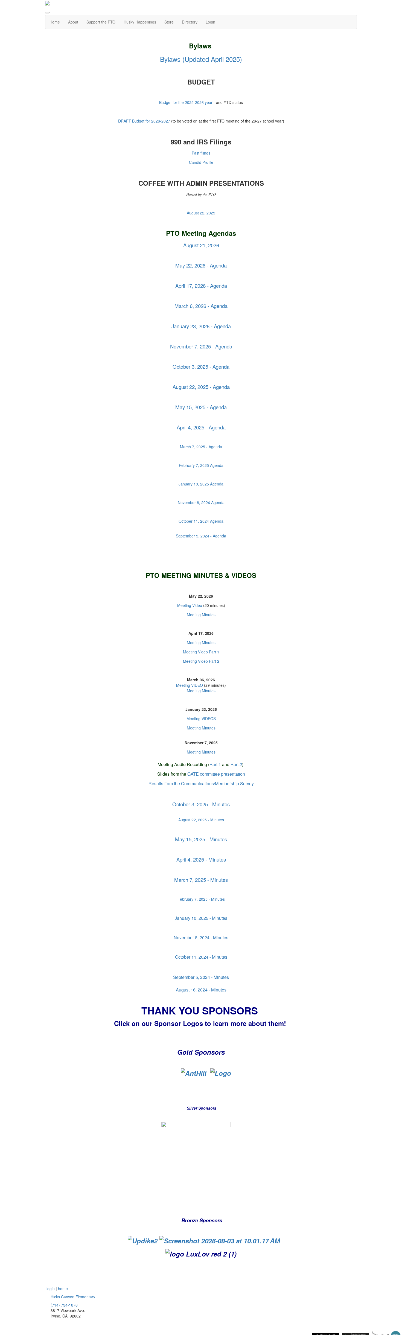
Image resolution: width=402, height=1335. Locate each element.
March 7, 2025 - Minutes (201, 879)
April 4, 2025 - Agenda (201, 427)
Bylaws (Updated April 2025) (201, 59)
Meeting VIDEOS (201, 718)
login (50, 1288)
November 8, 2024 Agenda (201, 502)
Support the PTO (100, 22)
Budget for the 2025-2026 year (185, 102)
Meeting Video (189, 605)
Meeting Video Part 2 (201, 661)
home (63, 1288)
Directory (189, 22)
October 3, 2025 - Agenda (201, 366)
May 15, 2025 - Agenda (201, 407)
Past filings (201, 153)
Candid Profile (201, 162)
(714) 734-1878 (64, 1305)
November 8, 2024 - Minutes (201, 937)
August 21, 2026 (201, 245)
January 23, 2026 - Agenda (201, 326)
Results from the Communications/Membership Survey (201, 783)
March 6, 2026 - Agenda (201, 305)
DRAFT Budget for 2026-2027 (144, 121)
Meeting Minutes (201, 614)
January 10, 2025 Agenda (201, 484)
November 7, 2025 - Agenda (201, 346)
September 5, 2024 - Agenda (201, 536)
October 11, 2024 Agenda (201, 521)
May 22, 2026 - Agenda (201, 265)
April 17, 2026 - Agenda (201, 285)
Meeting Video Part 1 (201, 652)
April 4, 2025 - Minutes (201, 859)
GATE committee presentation (216, 774)
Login (210, 22)
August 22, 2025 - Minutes (201, 819)
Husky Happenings (140, 22)
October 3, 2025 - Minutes (201, 804)
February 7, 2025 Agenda (201, 465)
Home (54, 22)
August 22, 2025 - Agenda (201, 386)
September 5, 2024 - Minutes (201, 977)
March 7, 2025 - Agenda (201, 446)
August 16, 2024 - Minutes (201, 990)
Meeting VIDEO (190, 685)
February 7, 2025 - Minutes (201, 899)
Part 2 (236, 764)
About (73, 22)
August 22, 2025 (201, 213)
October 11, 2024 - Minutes (201, 957)
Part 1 (215, 764)
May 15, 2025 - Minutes (201, 839)
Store (169, 22)
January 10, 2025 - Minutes (201, 918)
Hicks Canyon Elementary (73, 1296)
